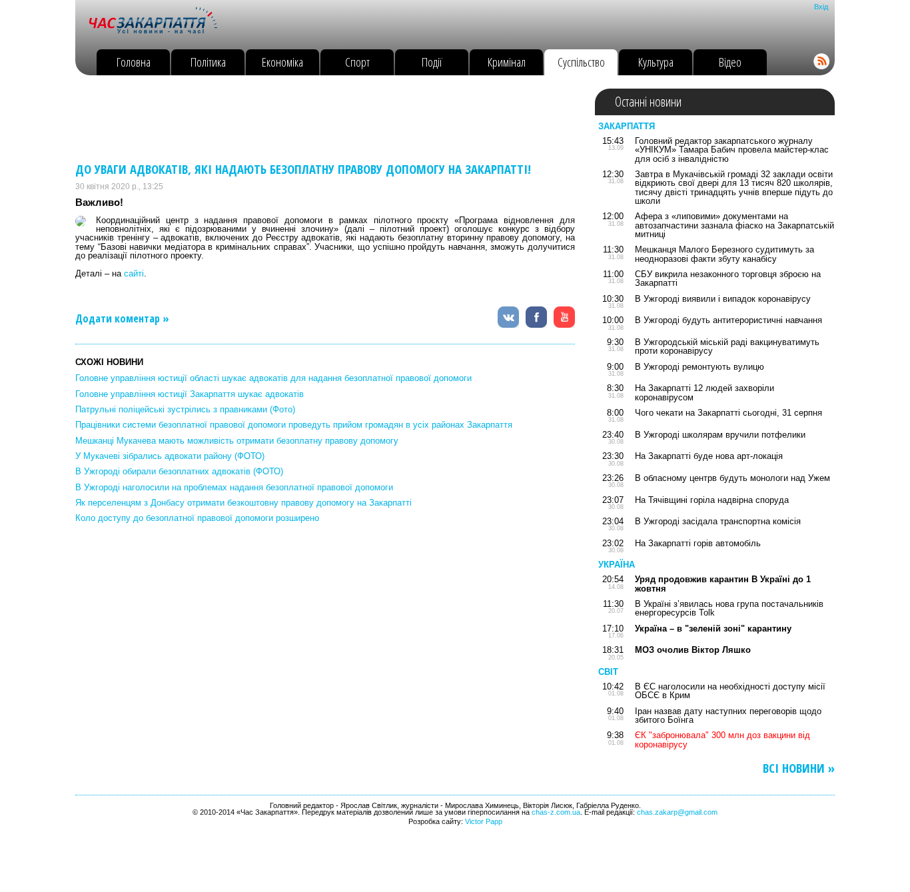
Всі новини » (799, 768)
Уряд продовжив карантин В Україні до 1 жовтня (723, 583)
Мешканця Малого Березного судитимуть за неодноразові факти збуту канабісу (724, 253)
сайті (134, 273)
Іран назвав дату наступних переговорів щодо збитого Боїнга (728, 715)
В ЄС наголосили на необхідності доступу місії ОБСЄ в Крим (730, 690)
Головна (134, 61)
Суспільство (581, 61)
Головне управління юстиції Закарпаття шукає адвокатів (189, 394)
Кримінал (507, 61)
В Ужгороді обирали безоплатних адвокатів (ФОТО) (179, 471)
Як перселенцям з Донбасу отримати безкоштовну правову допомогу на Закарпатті (243, 502)
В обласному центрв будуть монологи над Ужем (732, 478)
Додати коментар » (122, 318)
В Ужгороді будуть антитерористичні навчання (728, 320)
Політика (208, 61)
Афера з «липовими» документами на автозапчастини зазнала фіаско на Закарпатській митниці (734, 225)
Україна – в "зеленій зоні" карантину (713, 629)
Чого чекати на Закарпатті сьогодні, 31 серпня (728, 413)
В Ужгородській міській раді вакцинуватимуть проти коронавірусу (727, 346)
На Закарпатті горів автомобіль (698, 543)
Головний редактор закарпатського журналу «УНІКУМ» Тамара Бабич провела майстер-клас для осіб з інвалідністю (732, 150)
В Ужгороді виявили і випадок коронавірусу (723, 299)
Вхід (821, 7)
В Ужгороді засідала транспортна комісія (718, 521)
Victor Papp (483, 821)
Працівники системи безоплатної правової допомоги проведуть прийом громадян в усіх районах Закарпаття (293, 424)
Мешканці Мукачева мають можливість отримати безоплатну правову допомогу (236, 440)
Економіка (282, 61)
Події (432, 61)
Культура (656, 61)
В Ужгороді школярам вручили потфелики (720, 435)
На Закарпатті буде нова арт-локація (709, 456)
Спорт (357, 61)
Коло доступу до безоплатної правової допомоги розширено (197, 518)
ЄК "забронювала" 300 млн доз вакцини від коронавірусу (722, 739)
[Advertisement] (317, 119)
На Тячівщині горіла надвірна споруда (712, 500)
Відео (730, 61)
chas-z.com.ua (556, 812)
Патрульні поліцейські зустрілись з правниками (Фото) (185, 409)
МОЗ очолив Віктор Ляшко (693, 650)
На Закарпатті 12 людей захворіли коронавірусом (704, 392)
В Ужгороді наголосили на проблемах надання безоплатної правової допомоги (234, 487)
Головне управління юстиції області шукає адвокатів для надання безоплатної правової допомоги (273, 378)
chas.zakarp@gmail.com (677, 812)
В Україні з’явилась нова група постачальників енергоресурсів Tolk (729, 608)
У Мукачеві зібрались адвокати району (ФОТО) (169, 456)
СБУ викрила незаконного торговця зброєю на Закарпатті (728, 278)
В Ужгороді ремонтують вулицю (699, 367)
